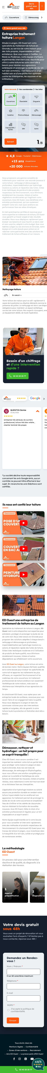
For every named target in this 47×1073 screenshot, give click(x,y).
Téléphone (12, 981)
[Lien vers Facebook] (14, 1059)
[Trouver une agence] (42, 6)
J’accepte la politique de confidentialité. (22, 1010)
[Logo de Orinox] (14, 6)
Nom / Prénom (14, 966)
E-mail (10, 993)
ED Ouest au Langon (15, 664)
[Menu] (3, 7)
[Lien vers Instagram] (19, 1059)
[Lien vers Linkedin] (25, 1059)
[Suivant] (42, 17)
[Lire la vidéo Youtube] (23, 523)
